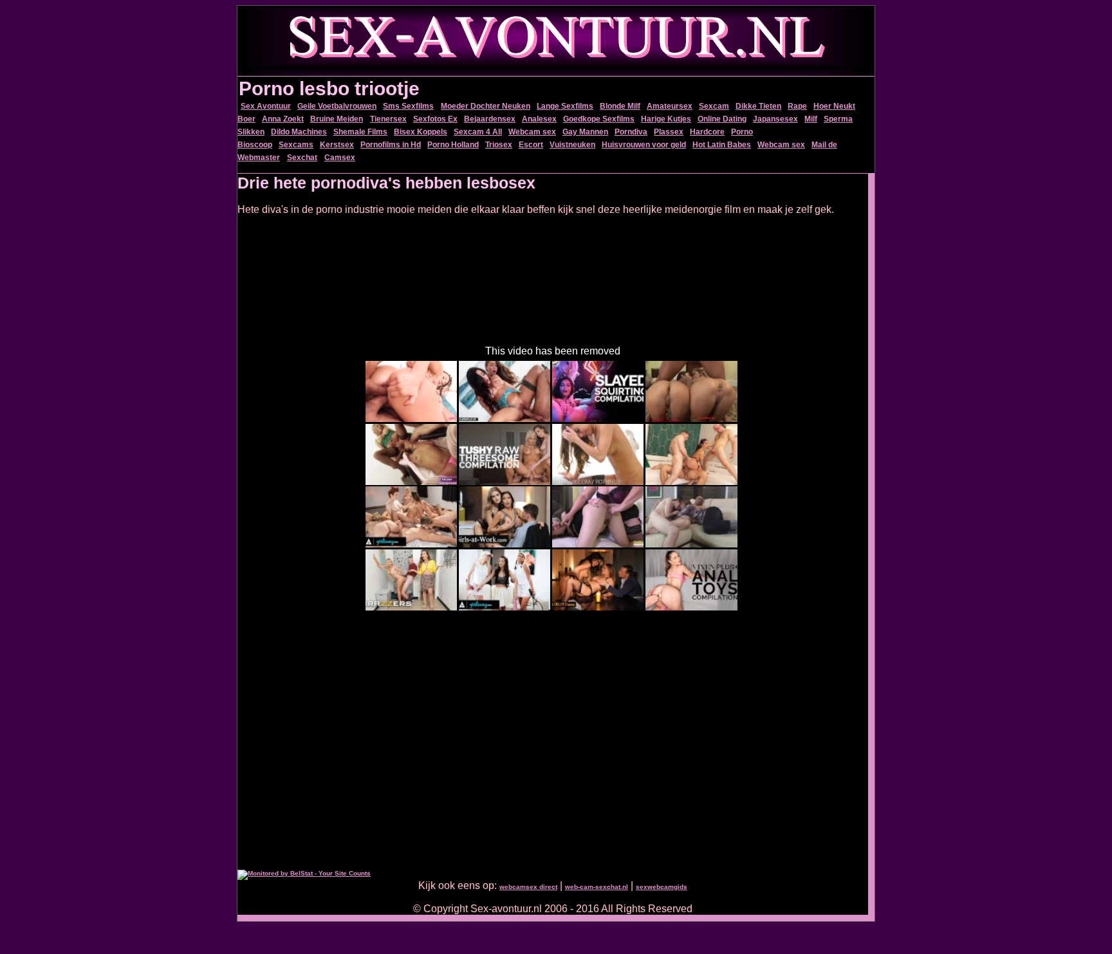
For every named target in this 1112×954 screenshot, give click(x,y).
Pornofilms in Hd (390, 144)
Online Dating (722, 119)
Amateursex (669, 106)
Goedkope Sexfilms (599, 119)
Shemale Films (360, 131)
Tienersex (388, 119)
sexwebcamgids (661, 886)
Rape (797, 106)
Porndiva (631, 131)
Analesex (539, 119)
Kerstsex (337, 144)
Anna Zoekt (283, 119)
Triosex (498, 144)
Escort (531, 144)
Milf (810, 119)
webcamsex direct (528, 886)
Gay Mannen (585, 131)
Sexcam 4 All (478, 131)
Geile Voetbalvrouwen (336, 106)
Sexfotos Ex (435, 119)
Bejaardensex (489, 119)
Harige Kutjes (666, 119)
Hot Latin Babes (721, 144)
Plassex (668, 131)
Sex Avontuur (266, 106)
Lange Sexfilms (565, 106)
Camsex (339, 157)
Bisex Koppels (420, 131)
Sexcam (714, 106)
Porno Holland (453, 144)
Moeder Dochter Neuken (485, 106)
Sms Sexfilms (408, 106)
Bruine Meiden (336, 119)
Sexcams (296, 144)
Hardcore (707, 131)
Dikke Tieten (758, 106)
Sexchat (302, 157)
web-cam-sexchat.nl (596, 886)
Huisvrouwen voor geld (644, 144)
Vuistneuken (572, 144)
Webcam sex (532, 131)
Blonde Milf (620, 106)
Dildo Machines (299, 131)
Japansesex (775, 119)
